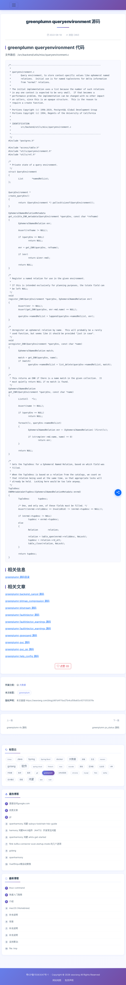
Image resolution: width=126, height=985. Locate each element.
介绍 (11, 901)
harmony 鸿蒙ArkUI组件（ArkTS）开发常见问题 (32, 830)
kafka (105, 773)
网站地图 (57, 980)
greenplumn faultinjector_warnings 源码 (28, 621)
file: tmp (13, 948)
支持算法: (13, 941)
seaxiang (75, 974)
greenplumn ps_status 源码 (105, 724)
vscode (71, 766)
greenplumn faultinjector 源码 (22, 614)
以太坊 (101, 766)
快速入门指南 (15, 894)
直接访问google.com (19, 803)
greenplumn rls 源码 (17, 724)
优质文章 (13, 810)
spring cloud (37, 766)
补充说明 (13, 914)
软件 (24, 766)
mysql (86, 773)
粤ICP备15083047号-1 (37, 974)
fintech (50, 766)
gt (10, 817)
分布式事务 (62, 773)
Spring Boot (45, 759)
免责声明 (69, 980)
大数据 (22, 685)
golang (12, 766)
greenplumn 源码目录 (17, 577)
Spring (31, 759)
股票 (28, 773)
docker (59, 759)
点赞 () (64, 666)
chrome (75, 773)
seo (41, 780)
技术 (19, 773)
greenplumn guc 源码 (17, 642)
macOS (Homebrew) (19, 908)
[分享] (118, 492)
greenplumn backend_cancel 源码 (24, 594)
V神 (111, 766)
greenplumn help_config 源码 (22, 656)
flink (95, 773)
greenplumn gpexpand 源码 (21, 635)
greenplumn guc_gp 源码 (19, 649)
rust (50, 780)
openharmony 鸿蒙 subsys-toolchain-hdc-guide (33, 823)
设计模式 (11, 780)
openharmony (16, 857)
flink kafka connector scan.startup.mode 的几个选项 (35, 843)
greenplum (24, 692)
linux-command (17, 887)
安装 (11, 921)
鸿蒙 (31, 779)
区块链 (91, 766)
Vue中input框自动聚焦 (20, 864)
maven (102, 759)
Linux (9, 759)
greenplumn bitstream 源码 (20, 607)
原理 (21, 780)
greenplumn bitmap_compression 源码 (27, 600)
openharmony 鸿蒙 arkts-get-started (27, 837)
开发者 (10, 773)
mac (60, 766)
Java (19, 759)
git (37, 773)
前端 (83, 759)
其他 (81, 766)
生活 (92, 759)
